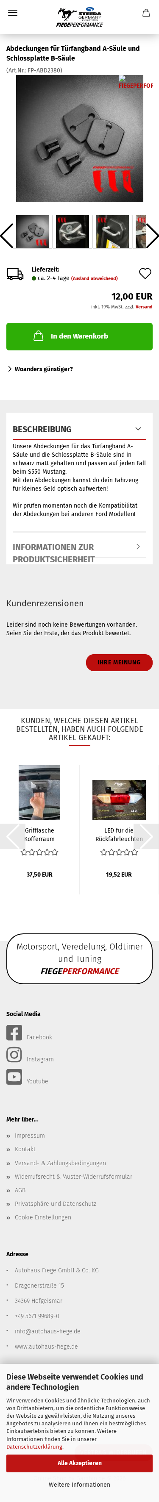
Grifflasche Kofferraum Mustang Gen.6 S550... (39, 834)
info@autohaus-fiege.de (48, 1331)
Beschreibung (42, 429)
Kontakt (25, 1149)
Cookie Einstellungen (43, 1217)
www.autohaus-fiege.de (46, 1346)
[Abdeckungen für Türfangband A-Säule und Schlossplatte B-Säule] (79, 138)
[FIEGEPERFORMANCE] (79, 17)
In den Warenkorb (79, 336)
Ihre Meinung (119, 662)
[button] (12, 836)
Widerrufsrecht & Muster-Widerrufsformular (73, 1176)
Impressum (30, 1135)
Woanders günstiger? (44, 369)
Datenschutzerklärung (34, 1447)
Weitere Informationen (79, 1484)
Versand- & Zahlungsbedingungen (60, 1163)
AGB (20, 1190)
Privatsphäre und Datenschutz (55, 1204)
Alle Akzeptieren (80, 1463)
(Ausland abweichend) (94, 278)
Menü (12, 12)
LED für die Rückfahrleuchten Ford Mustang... (119, 834)
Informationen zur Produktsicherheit (54, 550)
